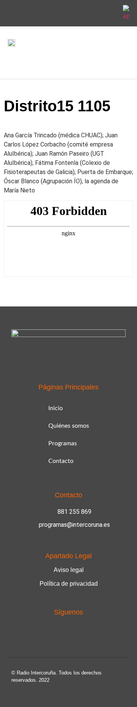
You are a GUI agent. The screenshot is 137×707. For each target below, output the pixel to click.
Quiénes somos (68, 426)
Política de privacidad (69, 583)
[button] (13, 61)
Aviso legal (69, 570)
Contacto (60, 461)
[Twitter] (110, 13)
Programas (62, 443)
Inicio (55, 408)
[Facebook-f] (92, 13)
